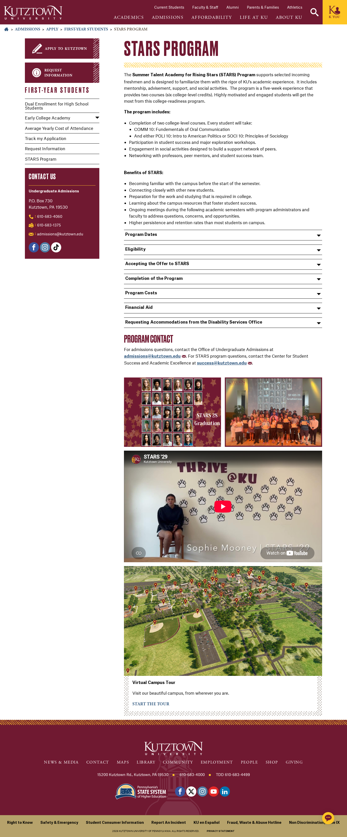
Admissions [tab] (167, 18)
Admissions (27, 29)
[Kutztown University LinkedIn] (225, 791)
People (249, 762)
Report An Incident (168, 823)
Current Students (169, 7)
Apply (52, 29)
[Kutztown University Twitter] (191, 791)
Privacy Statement (221, 831)
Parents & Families (263, 7)
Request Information (45, 148)
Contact (97, 762)
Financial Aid (139, 308)
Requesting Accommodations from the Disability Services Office (193, 322)
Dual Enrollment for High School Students (56, 105)
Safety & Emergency (59, 823)
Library (146, 762)
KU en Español (206, 823)
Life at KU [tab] (254, 18)
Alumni (232, 7)
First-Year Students (86, 29)
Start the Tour (150, 704)
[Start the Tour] (223, 621)
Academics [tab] (129, 18)
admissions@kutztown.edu (60, 234)
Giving (294, 762)
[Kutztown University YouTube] (214, 791)
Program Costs (141, 293)
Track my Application (45, 138)
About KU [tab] (289, 18)
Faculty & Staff (205, 7)
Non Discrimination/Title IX (314, 823)
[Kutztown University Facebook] (34, 247)
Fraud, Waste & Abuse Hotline (254, 823)
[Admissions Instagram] (45, 247)
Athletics (294, 7)
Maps (123, 762)
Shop (272, 762)
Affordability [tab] (212, 18)
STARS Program (40, 158)
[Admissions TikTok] (56, 247)
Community (178, 762)
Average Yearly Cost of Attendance (59, 128)
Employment (217, 762)
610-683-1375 (49, 225)
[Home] (33, 13)
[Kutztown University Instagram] (202, 791)
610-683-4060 (49, 216)
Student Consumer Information (115, 823)
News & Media (61, 762)
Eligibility (135, 249)
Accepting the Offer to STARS (157, 264)
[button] (314, 12)
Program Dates (141, 235)
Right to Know (20, 823)
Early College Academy (47, 117)
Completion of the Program (154, 279)
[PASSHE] (140, 791)
